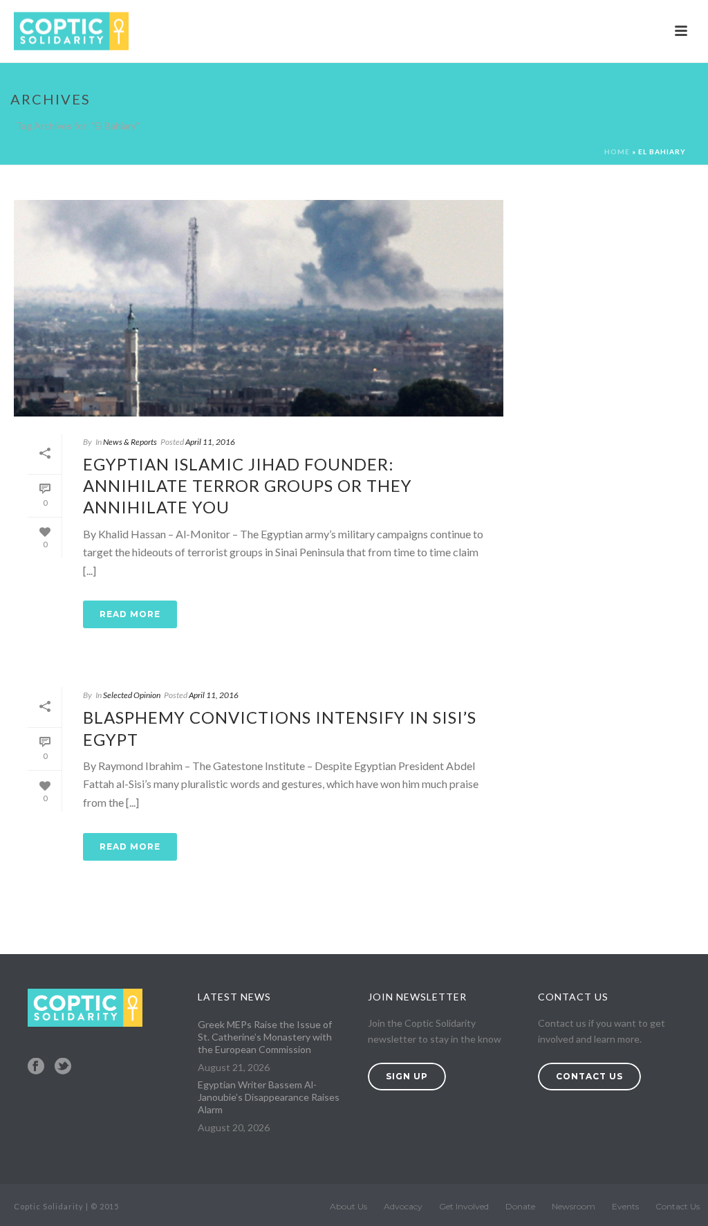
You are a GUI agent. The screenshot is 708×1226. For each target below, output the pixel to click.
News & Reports (130, 442)
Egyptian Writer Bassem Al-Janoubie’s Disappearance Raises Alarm (268, 1097)
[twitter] (63, 1067)
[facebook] (36, 1067)
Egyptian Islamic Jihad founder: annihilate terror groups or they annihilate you (247, 485)
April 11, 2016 (210, 442)
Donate (520, 1206)
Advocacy (403, 1206)
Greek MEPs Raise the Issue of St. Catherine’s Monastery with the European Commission (265, 1036)
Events (625, 1206)
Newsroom (573, 1206)
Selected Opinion (131, 695)
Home (617, 151)
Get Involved (464, 1206)
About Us (348, 1206)
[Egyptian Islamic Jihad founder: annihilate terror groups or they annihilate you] (258, 308)
